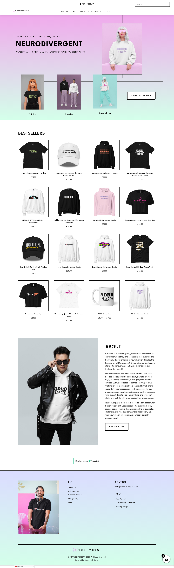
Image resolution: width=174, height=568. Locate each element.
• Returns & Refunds (74, 495)
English (20, 566)
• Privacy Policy (72, 498)
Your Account (88, 4)
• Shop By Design (121, 506)
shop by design (141, 95)
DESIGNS (64, 12)
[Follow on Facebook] (162, 12)
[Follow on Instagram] (168, 12)
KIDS (106, 12)
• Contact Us (71, 487)
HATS (82, 12)
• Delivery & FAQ (73, 491)
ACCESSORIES (93, 12)
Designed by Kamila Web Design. (87, 560)
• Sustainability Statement (125, 503)
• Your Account (120, 499)
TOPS (73, 12)
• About (69, 502)
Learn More (117, 427)
